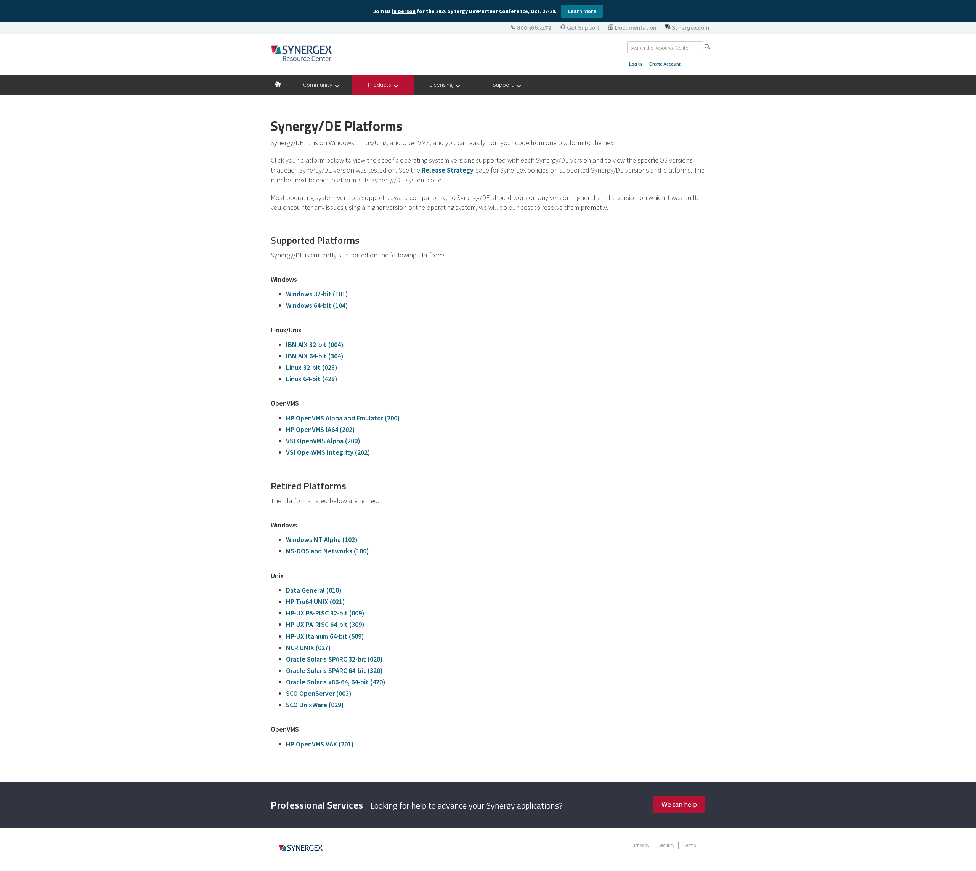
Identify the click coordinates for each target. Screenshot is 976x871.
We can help (679, 804)
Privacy (641, 845)
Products (381, 84)
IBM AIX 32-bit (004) (315, 344)
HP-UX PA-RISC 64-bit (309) (325, 624)
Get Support (583, 28)
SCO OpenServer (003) (319, 693)
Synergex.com (690, 28)
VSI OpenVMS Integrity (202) (328, 452)
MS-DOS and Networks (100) (327, 551)
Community (319, 84)
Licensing (443, 84)
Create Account (665, 64)
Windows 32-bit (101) (317, 293)
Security (666, 845)
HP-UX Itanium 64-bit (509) (325, 636)
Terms (690, 845)
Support (505, 84)
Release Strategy (448, 170)
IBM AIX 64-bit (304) (315, 356)
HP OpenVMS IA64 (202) (320, 429)
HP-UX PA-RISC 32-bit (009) (325, 613)
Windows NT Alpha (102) (322, 539)
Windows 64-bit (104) (317, 305)
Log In (635, 64)
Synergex (301, 52)
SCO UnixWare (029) (315, 704)
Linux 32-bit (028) (311, 367)
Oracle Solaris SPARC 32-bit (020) (334, 659)
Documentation (635, 28)
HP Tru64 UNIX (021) (315, 601)
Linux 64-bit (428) (311, 378)
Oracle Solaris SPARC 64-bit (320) (334, 670)
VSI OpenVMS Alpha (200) (323, 440)
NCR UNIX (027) (308, 647)
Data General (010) (314, 590)
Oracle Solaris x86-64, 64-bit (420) (335, 682)
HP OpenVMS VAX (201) (320, 744)
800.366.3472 (534, 28)
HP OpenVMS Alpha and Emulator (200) (343, 418)
